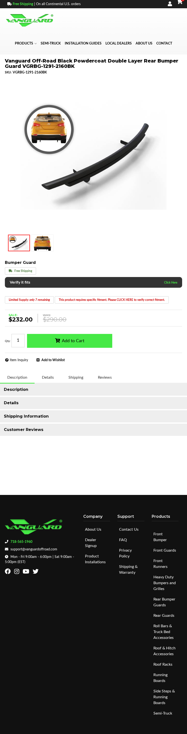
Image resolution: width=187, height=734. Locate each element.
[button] (26, 43)
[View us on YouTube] (26, 572)
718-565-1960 (21, 542)
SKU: (8, 72)
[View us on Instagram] (17, 572)
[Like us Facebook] (8, 572)
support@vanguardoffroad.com (33, 549)
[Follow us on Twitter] (36, 572)
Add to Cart (73, 341)
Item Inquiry (19, 360)
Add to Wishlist (53, 360)
